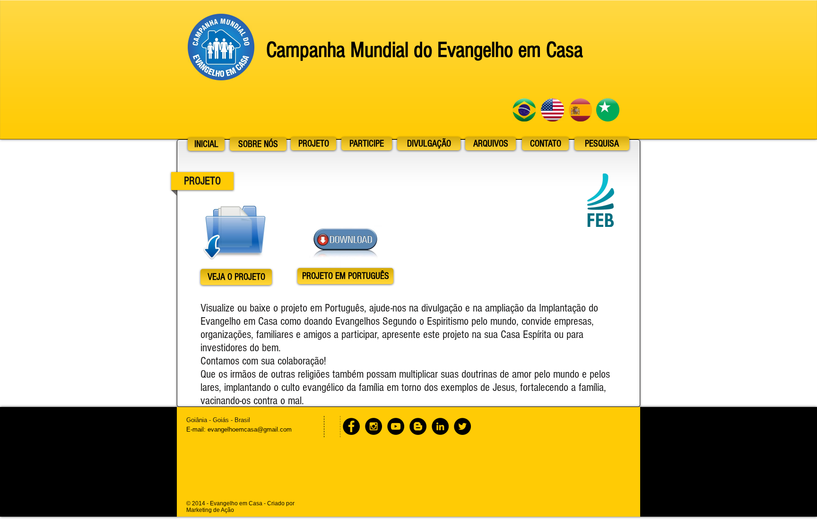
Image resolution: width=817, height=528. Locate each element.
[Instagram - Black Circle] (373, 426)
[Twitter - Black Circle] (462, 426)
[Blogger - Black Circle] (417, 426)
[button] (345, 276)
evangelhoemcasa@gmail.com (250, 429)
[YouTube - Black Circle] (395, 426)
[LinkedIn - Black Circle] (440, 426)
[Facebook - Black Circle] (351, 426)
